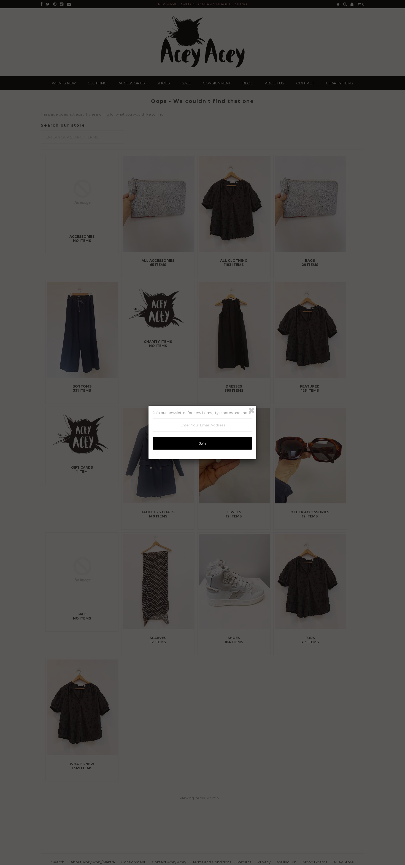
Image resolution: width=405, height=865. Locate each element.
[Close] (251, 410)
